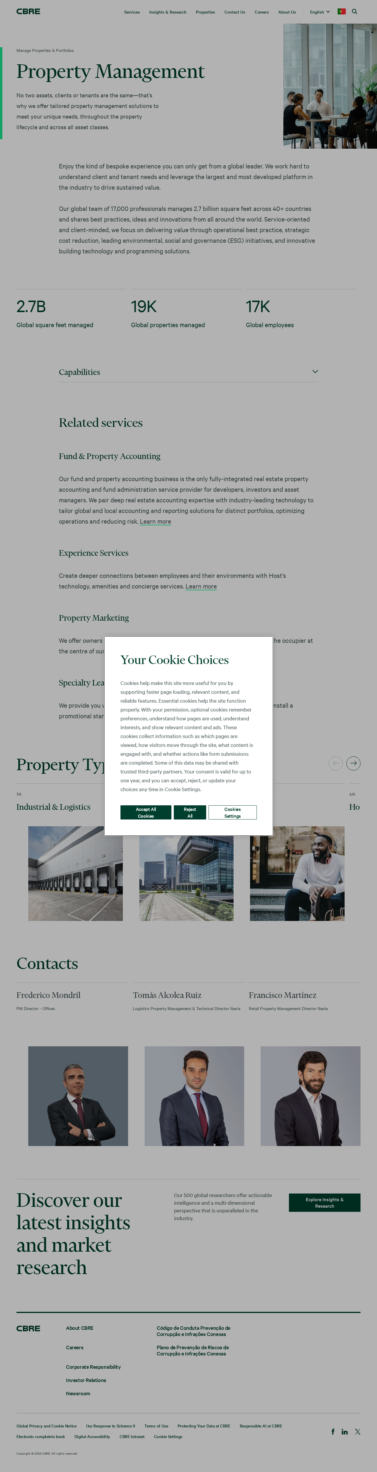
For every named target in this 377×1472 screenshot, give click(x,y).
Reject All (190, 812)
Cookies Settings (232, 812)
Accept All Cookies (146, 812)
